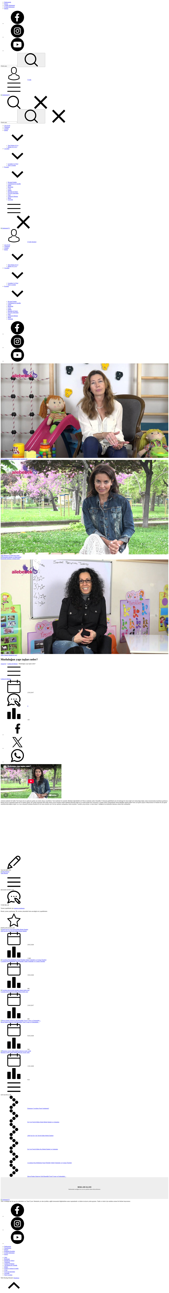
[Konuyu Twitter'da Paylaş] (17, 748)
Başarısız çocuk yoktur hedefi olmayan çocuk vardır (15, 1052)
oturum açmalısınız (19, 908)
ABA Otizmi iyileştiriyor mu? (9, 655)
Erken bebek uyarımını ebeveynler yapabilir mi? (14, 459)
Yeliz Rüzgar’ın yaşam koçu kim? (10, 555)
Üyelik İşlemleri (31, 242)
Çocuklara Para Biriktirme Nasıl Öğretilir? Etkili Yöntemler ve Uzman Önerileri (23, 961)
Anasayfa (3, 664)
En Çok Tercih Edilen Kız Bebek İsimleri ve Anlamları (42, 1149)
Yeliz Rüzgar (4, 873)
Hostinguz (16, 1278)
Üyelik (29, 79)
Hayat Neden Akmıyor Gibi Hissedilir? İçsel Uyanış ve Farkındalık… (20, 1022)
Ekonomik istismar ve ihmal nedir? (10, 558)
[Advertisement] (53, 818)
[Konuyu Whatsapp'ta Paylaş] (17, 762)
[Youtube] (17, 50)
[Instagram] (17, 37)
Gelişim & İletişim (12, 664)
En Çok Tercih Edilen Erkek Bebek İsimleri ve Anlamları (43, 1122)
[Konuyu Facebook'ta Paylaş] (17, 734)
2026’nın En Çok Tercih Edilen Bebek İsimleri (14, 931)
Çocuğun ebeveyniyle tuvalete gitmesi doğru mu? (14, 992)
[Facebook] (17, 23)
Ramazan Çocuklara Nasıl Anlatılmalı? (38, 1108)
